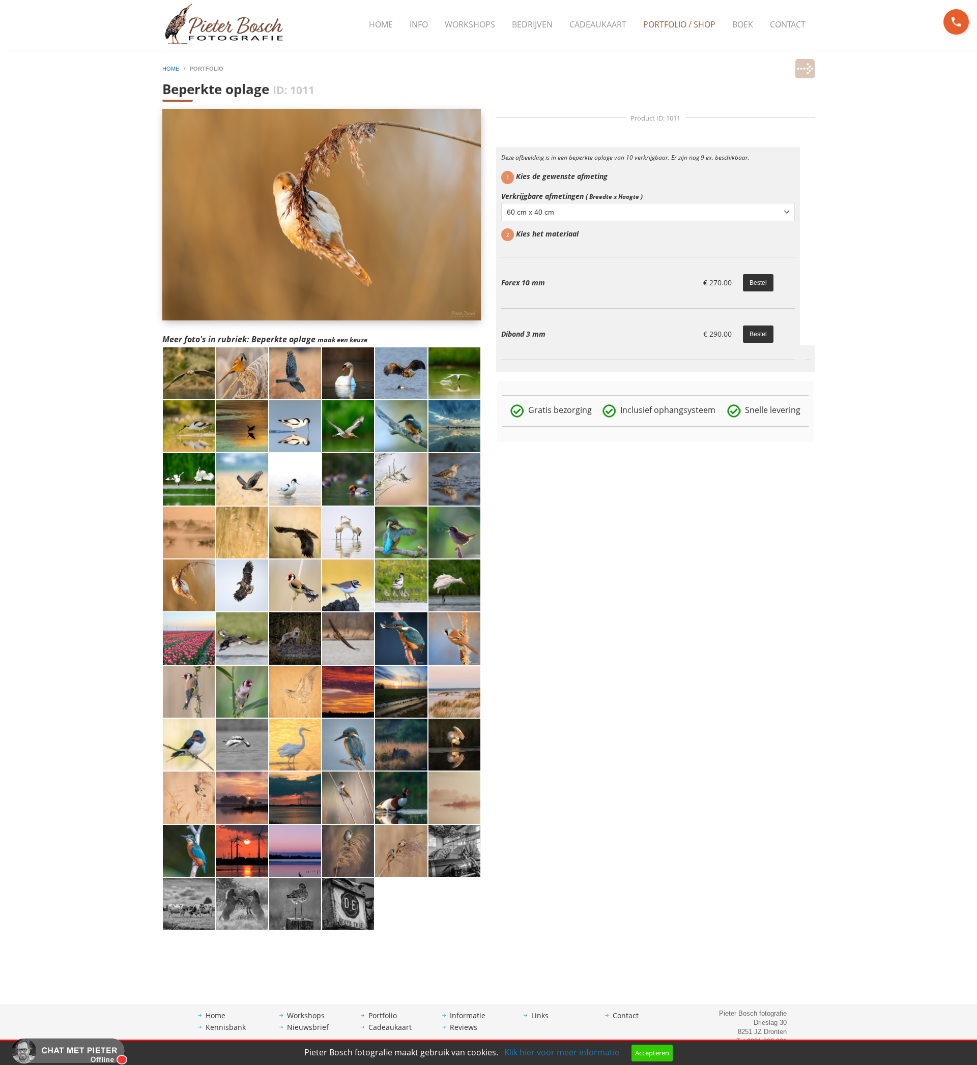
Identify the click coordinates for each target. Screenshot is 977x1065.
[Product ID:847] (454, 744)
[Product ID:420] (348, 690)
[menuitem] (380, 25)
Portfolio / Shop (679, 24)
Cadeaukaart (597, 24)
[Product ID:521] (401, 744)
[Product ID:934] (242, 584)
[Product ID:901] (454, 690)
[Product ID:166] (242, 903)
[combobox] (648, 212)
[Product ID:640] (295, 797)
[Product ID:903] (348, 637)
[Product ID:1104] (454, 425)
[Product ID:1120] (189, 425)
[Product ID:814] (401, 584)
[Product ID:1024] (189, 478)
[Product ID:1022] (189, 531)
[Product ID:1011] (189, 584)
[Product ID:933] (348, 584)
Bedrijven (532, 24)
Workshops (470, 24)
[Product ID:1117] (454, 478)
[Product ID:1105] (401, 690)
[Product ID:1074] (295, 372)
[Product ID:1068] (348, 425)
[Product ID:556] (189, 903)
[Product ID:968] (242, 531)
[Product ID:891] (242, 744)
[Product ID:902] (454, 584)
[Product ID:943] (401, 531)
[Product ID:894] (401, 637)
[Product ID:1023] (295, 478)
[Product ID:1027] (242, 425)
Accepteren (652, 1052)
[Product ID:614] (189, 744)
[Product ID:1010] (242, 478)
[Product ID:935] (454, 531)
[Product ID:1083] (189, 372)
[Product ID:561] (454, 849)
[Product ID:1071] (401, 372)
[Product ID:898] (295, 690)
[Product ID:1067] (295, 425)
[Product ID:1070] (242, 372)
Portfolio (382, 1015)
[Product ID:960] (348, 531)
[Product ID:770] (295, 637)
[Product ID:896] (295, 584)
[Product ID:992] (189, 637)
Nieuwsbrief (308, 1027)
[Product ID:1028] (401, 425)
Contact (788, 24)
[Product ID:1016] (348, 478)
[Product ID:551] (242, 797)
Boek (742, 24)
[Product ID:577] (189, 849)
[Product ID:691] (242, 690)
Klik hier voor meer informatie (561, 1052)
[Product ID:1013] (295, 531)
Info (419, 24)
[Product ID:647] (348, 849)
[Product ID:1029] (348, 372)
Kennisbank (226, 1027)
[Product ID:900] (295, 744)
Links (540, 1015)
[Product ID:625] (348, 797)
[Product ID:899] (189, 690)
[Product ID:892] (454, 637)
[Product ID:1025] (454, 372)
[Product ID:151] (401, 797)
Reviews (463, 1027)
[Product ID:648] (348, 903)
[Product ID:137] (295, 849)
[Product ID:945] (401, 478)
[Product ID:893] (348, 744)
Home (381, 24)
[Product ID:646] (401, 849)
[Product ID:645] (454, 797)
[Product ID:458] (295, 903)
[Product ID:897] (242, 637)
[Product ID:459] (189, 797)
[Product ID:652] (242, 849)
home (171, 69)
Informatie (467, 1015)
